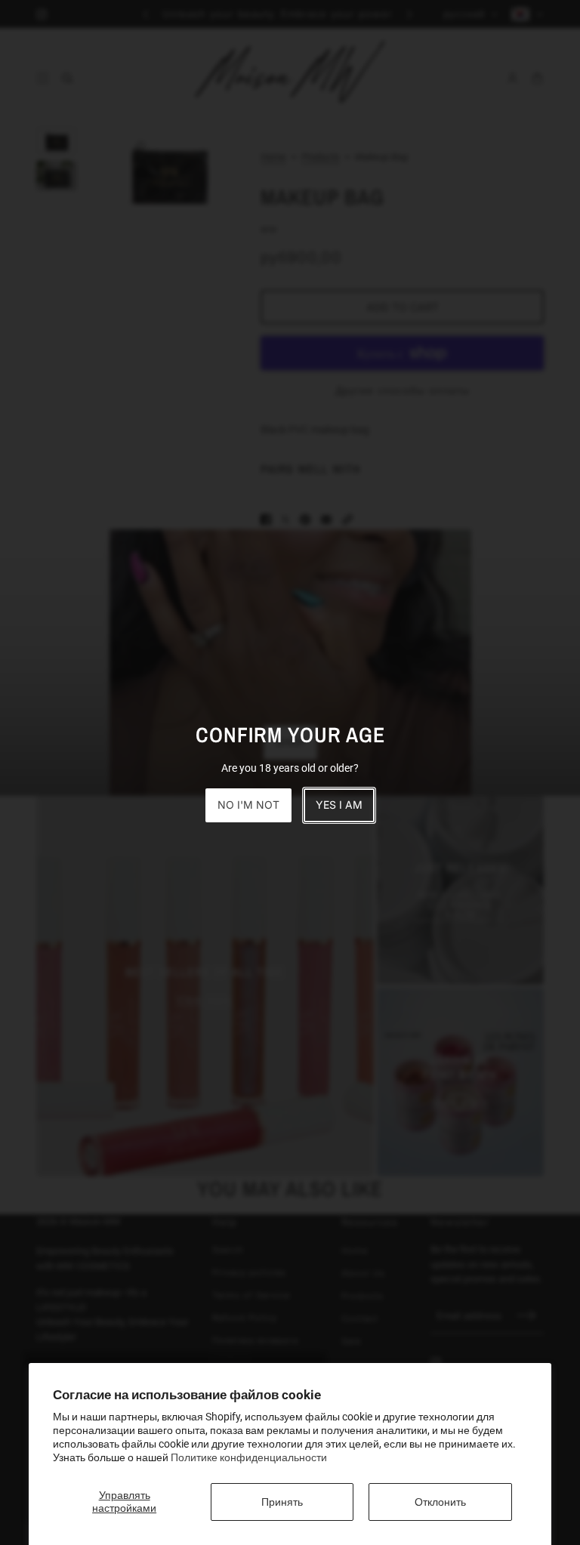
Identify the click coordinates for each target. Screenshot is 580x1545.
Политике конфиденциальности (249, 1457)
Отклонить (440, 1502)
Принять (282, 1502)
